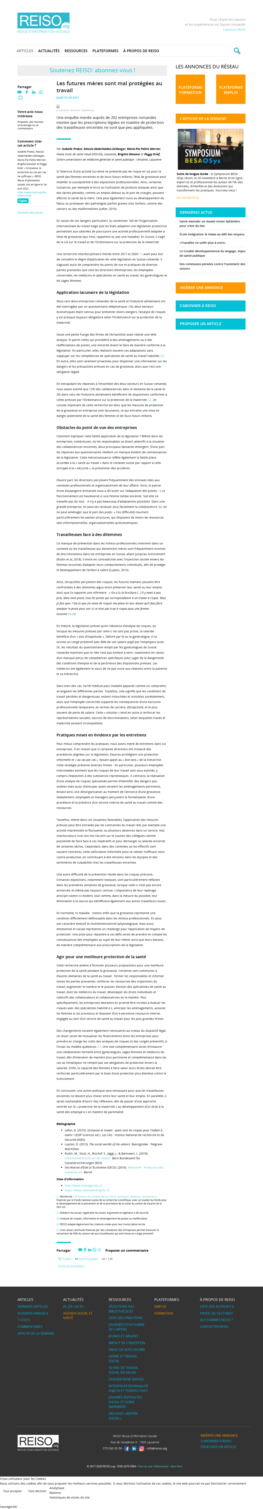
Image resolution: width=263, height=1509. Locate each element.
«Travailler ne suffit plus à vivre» (203, 243)
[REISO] (43, 22)
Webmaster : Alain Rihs (168, 1466)
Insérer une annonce (201, 287)
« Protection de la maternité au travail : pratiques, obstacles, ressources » (115, 1196)
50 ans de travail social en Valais (123, 1370)
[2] (162, 356)
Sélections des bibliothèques (121, 1308)
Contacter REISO (214, 1326)
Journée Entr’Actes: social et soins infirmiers (126, 1402)
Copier (24, 201)
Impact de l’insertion (127, 1343)
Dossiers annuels (32, 1313)
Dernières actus (196, 212)
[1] (141, 254)
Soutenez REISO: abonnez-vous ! (92, 70)
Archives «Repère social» (123, 1415)
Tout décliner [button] (37, 1491)
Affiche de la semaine (35, 1333)
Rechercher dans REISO (236, 50)
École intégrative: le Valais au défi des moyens (212, 234)
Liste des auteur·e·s (217, 1306)
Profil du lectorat (216, 1313)
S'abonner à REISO (234, 29)
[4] (58, 1224)
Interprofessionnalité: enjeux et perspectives (129, 1388)
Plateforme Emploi (231, 90)
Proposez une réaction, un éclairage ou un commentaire (30, 125)
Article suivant (88, 1259)
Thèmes (23, 1320)
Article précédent (72, 1266)
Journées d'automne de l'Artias (127, 1327)
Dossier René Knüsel (126, 1379)
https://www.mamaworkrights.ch (87, 1190)
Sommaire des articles (30, 212)
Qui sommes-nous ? (216, 1320)
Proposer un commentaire (126, 1250)
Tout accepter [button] (12, 1491)
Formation (163, 1313)
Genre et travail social (123, 1358)
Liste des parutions (126, 1318)
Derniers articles (32, 1306)
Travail (66, 1259)
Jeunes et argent (123, 1336)
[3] (149, 400)
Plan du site (145, 1466)
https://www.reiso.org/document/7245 (32, 194)
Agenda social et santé (78, 1315)
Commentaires (30, 1326)
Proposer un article (200, 323)
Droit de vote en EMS (127, 1349)
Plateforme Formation (190, 90)
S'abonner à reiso (198, 305)
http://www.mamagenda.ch (83, 1185)
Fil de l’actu (73, 1306)
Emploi (160, 1306)
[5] (99, 1047)
